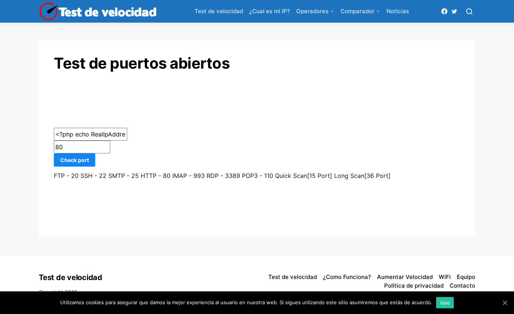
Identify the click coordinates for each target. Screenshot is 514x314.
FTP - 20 (66, 175)
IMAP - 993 (188, 175)
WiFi (445, 276)
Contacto (462, 285)
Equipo (466, 276)
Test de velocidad (219, 11)
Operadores (312, 11)
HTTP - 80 (155, 175)
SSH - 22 (93, 175)
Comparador (357, 11)
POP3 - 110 (257, 175)
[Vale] (504, 302)
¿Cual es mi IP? (269, 11)
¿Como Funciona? (347, 276)
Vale (445, 303)
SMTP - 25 (123, 175)
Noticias (397, 11)
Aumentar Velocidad (405, 276)
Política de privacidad (414, 285)
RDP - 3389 (223, 175)
